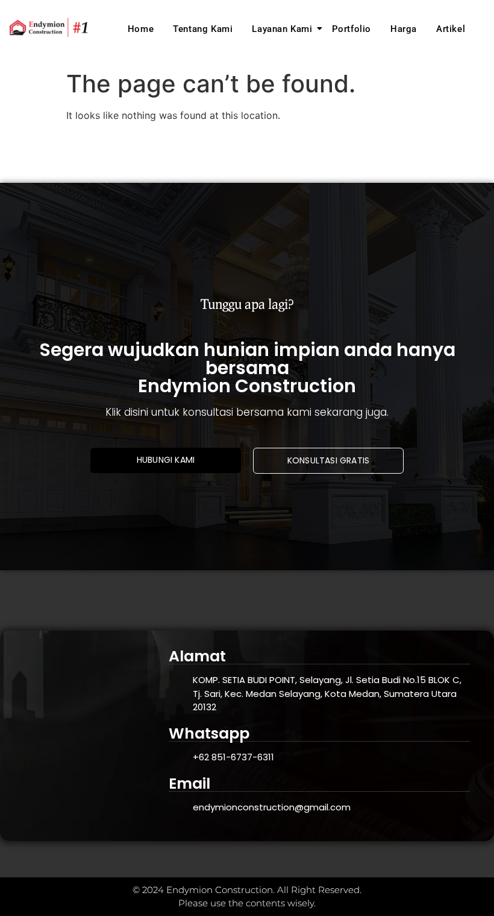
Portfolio (351, 29)
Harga (403, 29)
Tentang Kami (203, 29)
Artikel (450, 29)
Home (141, 29)
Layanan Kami (282, 29)
